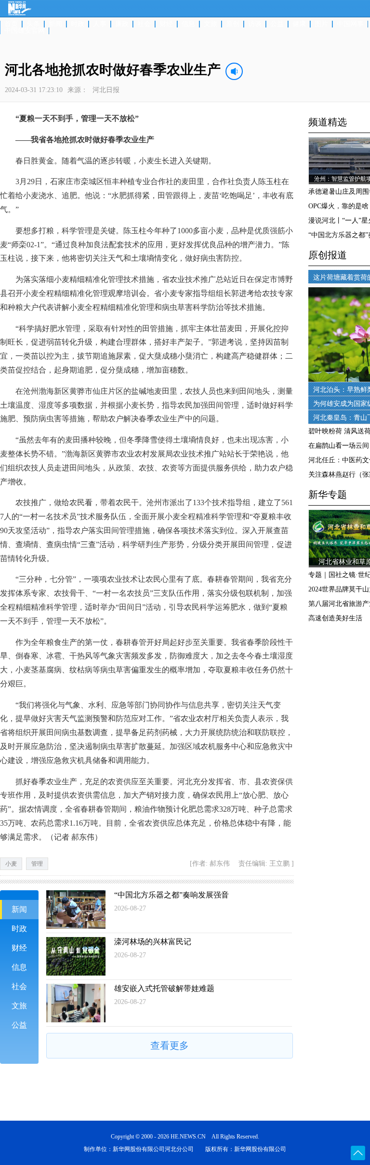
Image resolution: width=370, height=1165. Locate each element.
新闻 (55, 24)
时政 (77, 24)
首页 (11, 24)
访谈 (255, 24)
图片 (321, 24)
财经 (166, 24)
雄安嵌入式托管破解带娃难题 (164, 988)
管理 (37, 863)
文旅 (210, 24)
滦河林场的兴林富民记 (152, 941)
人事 (99, 24)
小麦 (11, 863)
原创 (232, 24)
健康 (299, 24)
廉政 (122, 24)
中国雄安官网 (24, 30)
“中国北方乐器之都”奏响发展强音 (171, 895)
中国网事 (350, 24)
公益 (277, 24)
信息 (188, 24)
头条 (33, 24)
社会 (144, 24)
